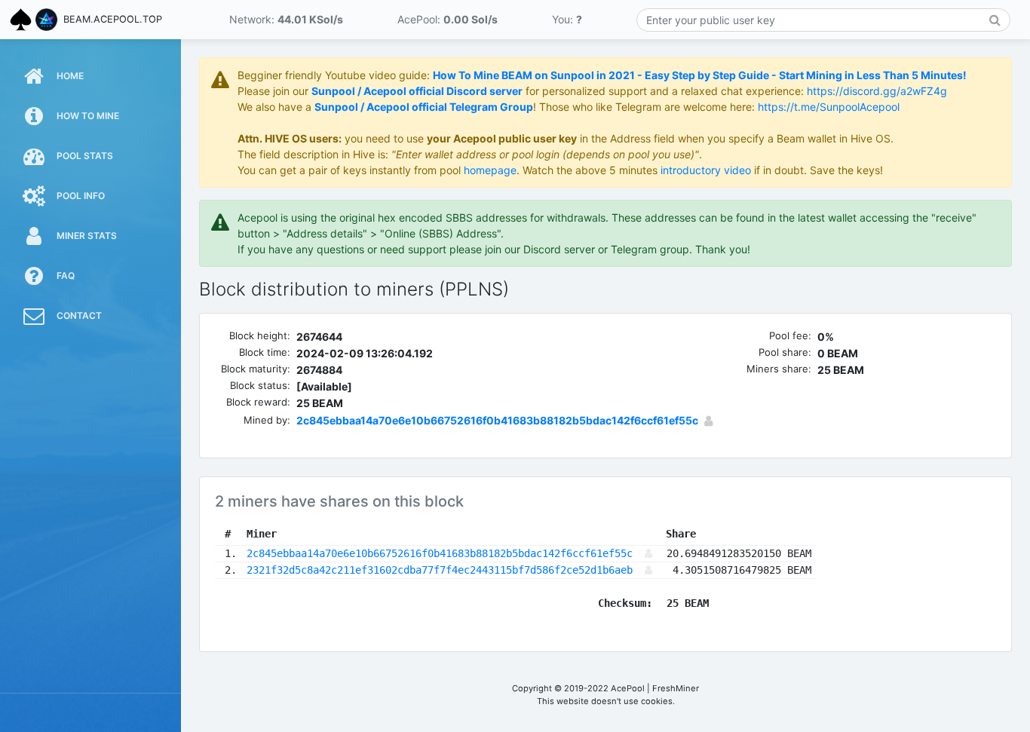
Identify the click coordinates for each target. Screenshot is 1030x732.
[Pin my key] (708, 421)
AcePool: (447, 19)
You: (567, 19)
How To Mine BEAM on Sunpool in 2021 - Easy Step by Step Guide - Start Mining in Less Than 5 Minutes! (700, 75)
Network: (286, 19)
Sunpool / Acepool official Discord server (417, 90)
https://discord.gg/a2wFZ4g (877, 90)
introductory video (706, 170)
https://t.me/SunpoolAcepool (829, 106)
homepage (490, 170)
